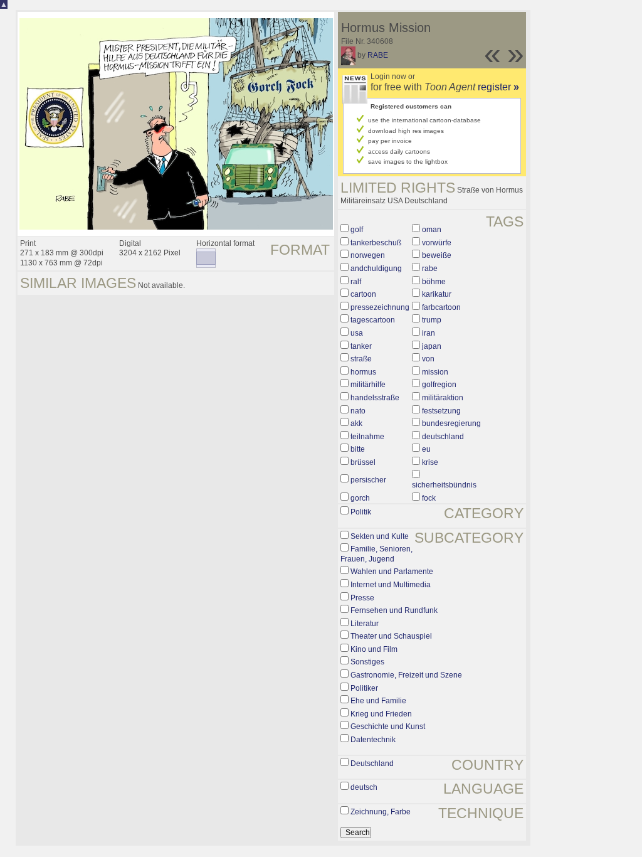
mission (435, 372)
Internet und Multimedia (390, 584)
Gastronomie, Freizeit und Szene (406, 675)
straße (361, 358)
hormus (363, 372)
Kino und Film (373, 649)
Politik (360, 512)
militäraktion (442, 397)
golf (356, 229)
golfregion (439, 384)
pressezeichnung (379, 307)
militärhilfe (368, 384)
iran (428, 333)
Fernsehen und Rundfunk (394, 610)
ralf (355, 281)
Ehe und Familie (378, 700)
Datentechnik (373, 739)
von (428, 358)
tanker (361, 346)
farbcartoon (441, 307)
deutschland (443, 436)
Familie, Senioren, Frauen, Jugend (376, 554)
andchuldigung (376, 268)
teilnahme (367, 436)
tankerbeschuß (375, 242)
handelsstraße (374, 397)
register (498, 87)
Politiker (364, 688)
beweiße (436, 255)
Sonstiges (367, 661)
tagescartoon (372, 320)
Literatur (364, 623)
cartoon (363, 294)
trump (431, 320)
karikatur (436, 294)
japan (431, 346)
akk (356, 423)
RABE (377, 55)
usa (356, 333)
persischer (368, 480)
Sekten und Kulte (379, 536)
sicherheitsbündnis (444, 485)
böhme (434, 281)
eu (426, 449)
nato (358, 411)
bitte (357, 449)
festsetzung (441, 411)
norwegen (367, 255)
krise (430, 462)
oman (431, 229)
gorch (360, 498)
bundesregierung (451, 423)
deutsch (363, 787)
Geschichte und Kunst (387, 726)
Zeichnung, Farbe (380, 811)
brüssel (363, 462)
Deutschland (372, 763)
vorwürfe (436, 242)
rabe (430, 268)
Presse (362, 598)
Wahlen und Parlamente (391, 571)
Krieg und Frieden (381, 714)
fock (429, 498)
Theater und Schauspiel (391, 636)
